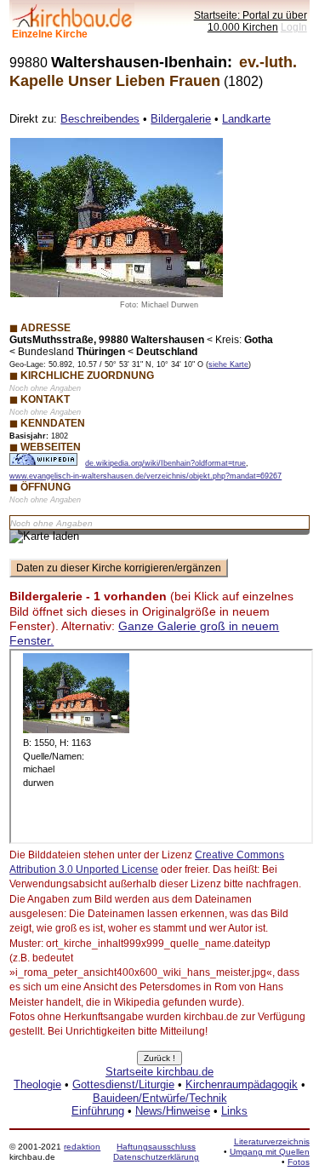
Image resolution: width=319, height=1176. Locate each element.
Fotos (299, 1162)
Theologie (37, 1084)
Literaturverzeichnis (272, 1141)
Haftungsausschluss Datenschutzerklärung (156, 1152)
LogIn (294, 26)
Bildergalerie (181, 118)
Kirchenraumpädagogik (241, 1084)
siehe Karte (228, 364)
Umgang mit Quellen (270, 1151)
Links (234, 1110)
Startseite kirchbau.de (159, 1071)
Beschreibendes (100, 118)
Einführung (97, 1110)
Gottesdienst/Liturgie (123, 1084)
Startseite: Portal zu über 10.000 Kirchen (250, 20)
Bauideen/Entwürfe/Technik (160, 1098)
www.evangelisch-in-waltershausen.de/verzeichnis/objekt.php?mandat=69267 (145, 476)
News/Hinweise (172, 1110)
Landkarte (246, 118)
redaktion (82, 1146)
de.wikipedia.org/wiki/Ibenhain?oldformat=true (165, 463)
